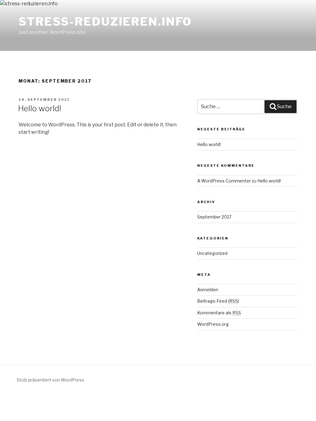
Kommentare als (219, 312)
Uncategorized (212, 253)
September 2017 (214, 216)
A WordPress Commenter (224, 180)
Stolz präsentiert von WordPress (50, 379)
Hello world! (39, 108)
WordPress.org (213, 324)
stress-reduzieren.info (105, 21)
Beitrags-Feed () (218, 301)
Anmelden (207, 289)
